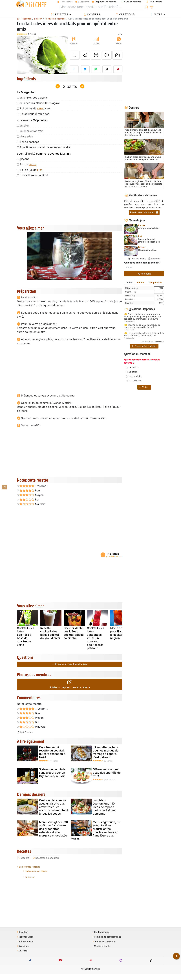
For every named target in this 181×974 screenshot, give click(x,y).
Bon (37, 490)
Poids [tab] (129, 282)
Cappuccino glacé (147, 250)
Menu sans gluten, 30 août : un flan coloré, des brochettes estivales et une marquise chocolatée (53, 828)
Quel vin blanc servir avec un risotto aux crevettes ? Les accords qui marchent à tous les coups (53, 807)
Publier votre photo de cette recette (70, 687)
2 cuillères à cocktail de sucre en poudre (44, 147)
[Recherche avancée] (151, 7)
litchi (40, 169)
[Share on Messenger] (85, 69)
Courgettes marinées (149, 228)
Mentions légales (102, 946)
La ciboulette (135, 376)
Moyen (39, 495)
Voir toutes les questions (151, 341)
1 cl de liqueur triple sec (34, 114)
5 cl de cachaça (29, 141)
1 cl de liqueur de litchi (33, 175)
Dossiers (93, 14)
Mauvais (39, 504)
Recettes (61, 14)
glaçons (24, 159)
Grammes (130, 292)
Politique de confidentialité (107, 937)
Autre (157, 14)
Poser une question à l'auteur (71, 664)
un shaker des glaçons (33, 97)
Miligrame (131, 288)
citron (40, 108)
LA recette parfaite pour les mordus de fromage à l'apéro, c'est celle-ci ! (105, 752)
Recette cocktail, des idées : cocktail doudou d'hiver (50, 633)
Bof (36, 499)
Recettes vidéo (26, 937)
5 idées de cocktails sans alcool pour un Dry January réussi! (52, 773)
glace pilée (26, 136)
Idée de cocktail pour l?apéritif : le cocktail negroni (120, 633)
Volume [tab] (140, 282)
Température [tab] (155, 282)
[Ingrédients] (4, 487)
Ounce (130, 295)
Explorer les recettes (29, 866)
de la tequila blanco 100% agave (39, 103)
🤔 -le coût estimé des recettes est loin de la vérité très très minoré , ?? (144, 334)
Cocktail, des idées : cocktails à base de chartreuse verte (25, 636)
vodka (32, 164)
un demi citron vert (31, 131)
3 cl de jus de (31, 169)
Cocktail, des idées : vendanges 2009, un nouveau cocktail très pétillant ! (95, 638)
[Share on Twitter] (106, 69)
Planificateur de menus (142, 212)
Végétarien (84, 2)
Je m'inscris (144, 273)
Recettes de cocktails (47, 858)
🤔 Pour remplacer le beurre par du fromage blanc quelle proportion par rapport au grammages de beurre (142, 316)
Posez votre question (145, 346)
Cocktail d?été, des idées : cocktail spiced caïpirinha (74, 633)
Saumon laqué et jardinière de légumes (149, 240)
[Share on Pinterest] (117, 69)
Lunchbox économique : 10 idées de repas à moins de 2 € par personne (104, 807)
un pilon (24, 125)
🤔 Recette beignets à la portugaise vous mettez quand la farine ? (142, 326)
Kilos (129, 303)
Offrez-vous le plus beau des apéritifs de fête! (107, 773)
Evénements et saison (36, 871)
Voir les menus (138, 258)
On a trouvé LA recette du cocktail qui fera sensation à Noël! (52, 752)
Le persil (133, 371)
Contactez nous (102, 932)
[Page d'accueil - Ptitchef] (18, 18)
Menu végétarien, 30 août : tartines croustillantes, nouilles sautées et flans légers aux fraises (95, 830)
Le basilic (133, 367)
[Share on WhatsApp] (96, 69)
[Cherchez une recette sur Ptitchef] (146, 7)
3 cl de (27, 164)
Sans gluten (67, 2)
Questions (126, 14)
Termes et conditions (104, 941)
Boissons (29, 877)
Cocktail (25, 858)
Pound (129, 299)
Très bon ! (41, 486)
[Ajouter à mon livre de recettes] (75, 55)
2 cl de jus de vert (34, 108)
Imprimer (155, 258)
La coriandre (135, 380)
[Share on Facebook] (74, 69)
